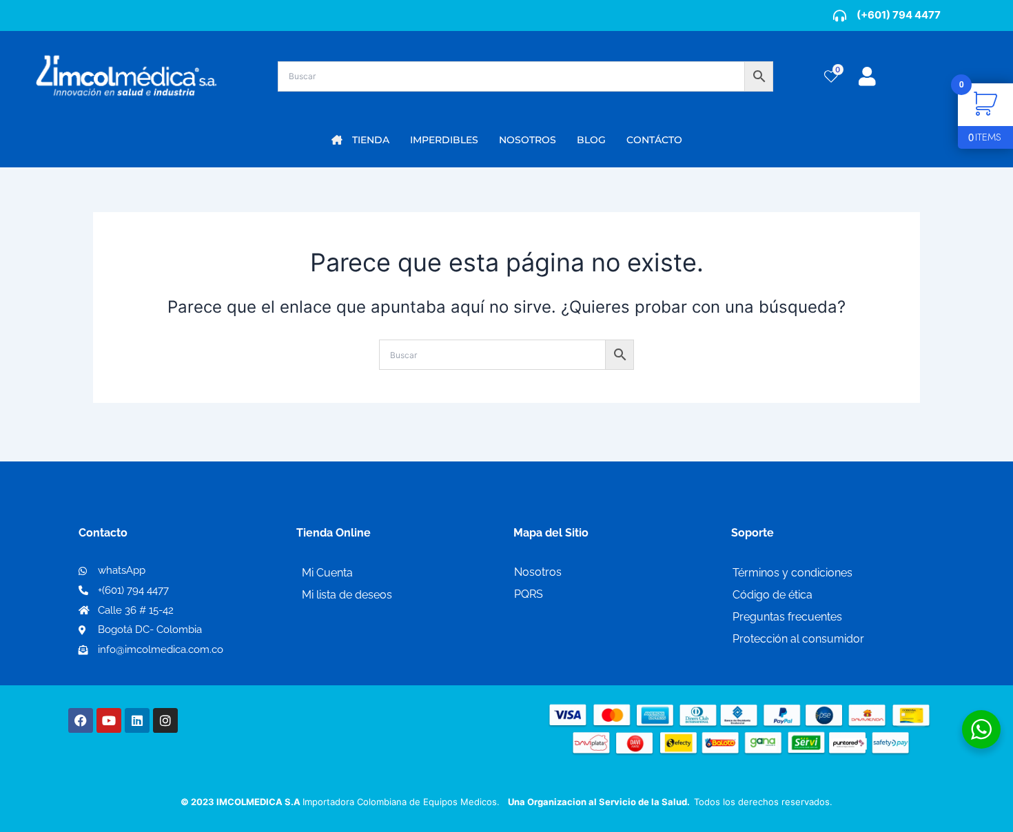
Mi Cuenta (327, 572)
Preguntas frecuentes (787, 616)
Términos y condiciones (792, 572)
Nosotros (538, 572)
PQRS (528, 594)
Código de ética (772, 594)
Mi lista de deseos (347, 594)
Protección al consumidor (798, 638)
